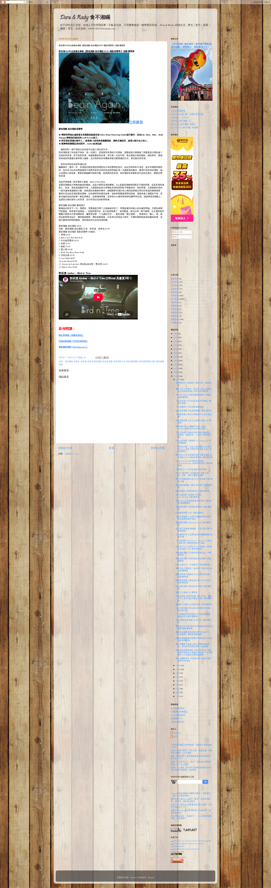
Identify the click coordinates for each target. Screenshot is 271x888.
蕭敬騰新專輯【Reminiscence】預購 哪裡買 (193, 523)
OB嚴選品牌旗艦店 (179, 711)
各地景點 (175, 292)
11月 (178, 665)
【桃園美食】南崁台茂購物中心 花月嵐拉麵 (194, 415)
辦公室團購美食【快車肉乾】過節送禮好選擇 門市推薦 (193, 659)
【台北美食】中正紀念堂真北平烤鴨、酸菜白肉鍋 (193, 402)
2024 (176, 341)
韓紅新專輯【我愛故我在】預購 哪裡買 (193, 491)
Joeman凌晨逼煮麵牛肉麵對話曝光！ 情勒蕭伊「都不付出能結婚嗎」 (191, 794)
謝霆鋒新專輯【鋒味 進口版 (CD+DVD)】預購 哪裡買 (193, 581)
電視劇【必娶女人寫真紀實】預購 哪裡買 (194, 604)
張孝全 (77, 361)
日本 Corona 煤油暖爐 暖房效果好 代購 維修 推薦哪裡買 (193, 501)
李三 (176, 737)
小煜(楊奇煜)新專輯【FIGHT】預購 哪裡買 (193, 621)
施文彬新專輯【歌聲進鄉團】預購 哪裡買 (194, 410)
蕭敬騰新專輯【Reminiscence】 (73, 346)
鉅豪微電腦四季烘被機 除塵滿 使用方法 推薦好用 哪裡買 (194, 639)
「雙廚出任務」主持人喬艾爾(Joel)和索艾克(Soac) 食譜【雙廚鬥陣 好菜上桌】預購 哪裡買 (194, 448)
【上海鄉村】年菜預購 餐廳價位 (190, 407)
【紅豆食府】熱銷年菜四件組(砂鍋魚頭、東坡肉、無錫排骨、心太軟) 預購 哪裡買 (194, 434)
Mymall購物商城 (178, 715)
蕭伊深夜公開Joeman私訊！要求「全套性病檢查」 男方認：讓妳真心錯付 (190, 800)
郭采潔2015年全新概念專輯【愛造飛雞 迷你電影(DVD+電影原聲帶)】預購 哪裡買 (194, 456)
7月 (178, 681)
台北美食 (175, 285)
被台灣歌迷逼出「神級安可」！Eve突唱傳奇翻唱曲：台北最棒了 (191, 817)
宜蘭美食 (175, 305)
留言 (176, 237)
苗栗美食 (175, 319)
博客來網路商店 (178, 722)
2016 (176, 372)
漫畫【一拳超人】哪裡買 (186, 592)
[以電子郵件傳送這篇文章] (96, 357)
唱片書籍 (69, 361)
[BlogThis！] (99, 357)
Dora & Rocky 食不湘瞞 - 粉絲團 (184, 127)
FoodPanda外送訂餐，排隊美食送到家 (187, 114)
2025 (176, 337)
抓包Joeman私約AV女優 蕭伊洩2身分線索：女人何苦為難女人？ (191, 805)
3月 (178, 696)
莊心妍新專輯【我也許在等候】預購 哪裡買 (194, 587)
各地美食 (175, 295)
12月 (178, 379)
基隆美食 (175, 302)
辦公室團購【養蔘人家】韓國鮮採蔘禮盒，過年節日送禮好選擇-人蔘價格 (192, 645)
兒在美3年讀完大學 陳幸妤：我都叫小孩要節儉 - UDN (191, 745)
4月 (178, 692)
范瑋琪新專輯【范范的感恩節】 (73, 341)
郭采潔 (84, 361)
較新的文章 (65, 448)
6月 (178, 684)
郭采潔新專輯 (132, 361)
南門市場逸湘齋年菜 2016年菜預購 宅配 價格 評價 (194, 480)
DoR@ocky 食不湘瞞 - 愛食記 (183, 124)
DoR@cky (178, 733)
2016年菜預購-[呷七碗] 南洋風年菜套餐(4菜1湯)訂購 (193, 609)
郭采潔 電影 (107, 361)
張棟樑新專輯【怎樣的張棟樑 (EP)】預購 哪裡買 (193, 553)
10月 (178, 669)
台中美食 (175, 282)
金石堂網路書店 (178, 708)
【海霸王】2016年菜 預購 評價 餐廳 (191, 469)
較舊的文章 (157, 448)
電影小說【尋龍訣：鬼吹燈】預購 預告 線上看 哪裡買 (194, 569)
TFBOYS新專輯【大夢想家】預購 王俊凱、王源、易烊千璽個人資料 (192, 474)
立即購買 (136, 121)
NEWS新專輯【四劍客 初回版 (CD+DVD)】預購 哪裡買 (188, 495)
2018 (176, 364)
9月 (178, 673)
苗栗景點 (175, 316)
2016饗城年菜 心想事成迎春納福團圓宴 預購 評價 (194, 535)
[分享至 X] (102, 357)
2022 (176, 349)
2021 (176, 353)
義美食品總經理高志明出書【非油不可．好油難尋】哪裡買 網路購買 (193, 633)
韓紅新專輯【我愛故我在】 (71, 335)
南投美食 (175, 278)
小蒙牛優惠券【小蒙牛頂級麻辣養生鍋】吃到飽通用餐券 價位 (193, 517)
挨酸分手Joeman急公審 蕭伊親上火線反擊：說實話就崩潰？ (191, 811)
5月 (178, 688)
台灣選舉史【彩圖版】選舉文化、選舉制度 (193, 384)
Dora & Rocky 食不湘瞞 (85, 18)
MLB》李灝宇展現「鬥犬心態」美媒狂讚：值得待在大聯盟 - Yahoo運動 (191, 751)
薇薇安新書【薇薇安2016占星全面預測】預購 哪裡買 (193, 575)
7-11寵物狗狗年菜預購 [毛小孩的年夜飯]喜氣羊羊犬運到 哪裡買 (193, 615)
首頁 (111, 448)
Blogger (151, 877)
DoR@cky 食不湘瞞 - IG (181, 120)
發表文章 (178, 232)
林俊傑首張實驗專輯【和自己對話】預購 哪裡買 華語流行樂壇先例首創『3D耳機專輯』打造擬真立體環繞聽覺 (194, 652)
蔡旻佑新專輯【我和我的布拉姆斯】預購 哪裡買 (193, 559)
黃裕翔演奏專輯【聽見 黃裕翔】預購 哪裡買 (194, 486)
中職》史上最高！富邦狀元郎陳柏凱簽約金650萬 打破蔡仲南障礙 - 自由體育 (191, 768)
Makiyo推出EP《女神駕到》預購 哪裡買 (193, 564)
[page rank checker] (178, 857)
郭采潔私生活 (119, 361)
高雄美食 (175, 322)
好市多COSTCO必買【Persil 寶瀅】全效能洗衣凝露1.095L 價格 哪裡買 (194, 547)
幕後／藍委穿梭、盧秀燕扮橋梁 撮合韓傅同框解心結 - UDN (191, 757)
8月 (178, 677)
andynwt (133, 877)
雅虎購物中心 (177, 718)
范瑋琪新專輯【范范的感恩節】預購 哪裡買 (194, 508)
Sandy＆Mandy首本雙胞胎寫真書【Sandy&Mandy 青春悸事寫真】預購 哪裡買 (194, 463)
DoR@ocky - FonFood (180, 117)
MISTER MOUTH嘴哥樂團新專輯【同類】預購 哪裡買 (194, 396)
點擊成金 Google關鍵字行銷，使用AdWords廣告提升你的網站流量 (191, 427)
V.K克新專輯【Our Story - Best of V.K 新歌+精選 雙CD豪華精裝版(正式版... (193, 541)
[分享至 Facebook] (104, 357)
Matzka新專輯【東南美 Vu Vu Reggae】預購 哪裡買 (193, 441)
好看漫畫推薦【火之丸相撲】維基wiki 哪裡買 (193, 421)
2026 (176, 333)
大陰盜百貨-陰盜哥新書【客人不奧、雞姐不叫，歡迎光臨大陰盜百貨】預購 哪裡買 (194, 598)
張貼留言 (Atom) (72, 453)
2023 (176, 345)
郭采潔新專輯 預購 (147, 361)
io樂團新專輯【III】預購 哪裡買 (189, 512)
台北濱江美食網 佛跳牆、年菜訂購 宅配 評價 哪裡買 (194, 529)
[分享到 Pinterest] (107, 357)
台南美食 (175, 288)
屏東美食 (175, 309)
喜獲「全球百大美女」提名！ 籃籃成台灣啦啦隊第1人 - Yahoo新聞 (191, 762)
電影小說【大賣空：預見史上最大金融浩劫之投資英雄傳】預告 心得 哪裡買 (193, 390)
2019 (176, 360)
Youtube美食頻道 (178, 110)
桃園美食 (175, 312)
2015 (176, 376)
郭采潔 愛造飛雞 (94, 361)
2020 (176, 356)
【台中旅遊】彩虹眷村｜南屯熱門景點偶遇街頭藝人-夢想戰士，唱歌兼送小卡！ (191, 45)
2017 (176, 368)
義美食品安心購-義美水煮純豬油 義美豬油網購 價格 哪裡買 (194, 627)
